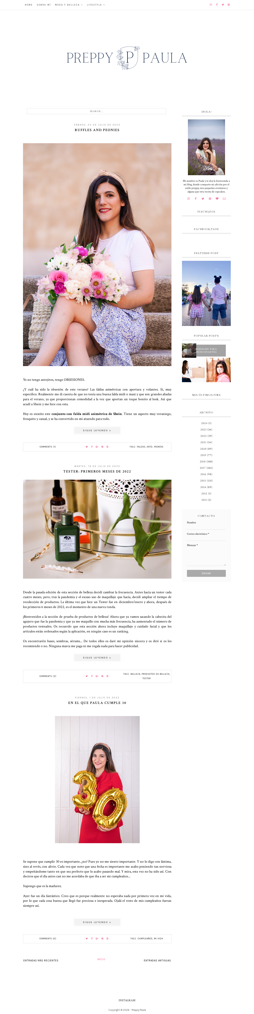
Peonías (159, 447)
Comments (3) (47, 676)
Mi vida (158, 938)
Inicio (101, 959)
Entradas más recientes (41, 960)
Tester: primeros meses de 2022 (97, 471)
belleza (135, 674)
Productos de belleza (155, 674)
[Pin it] (102, 447)
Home (29, 5)
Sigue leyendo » (97, 430)
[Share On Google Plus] (97, 447)
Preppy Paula (139, 1009)
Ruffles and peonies (97, 130)
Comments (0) (47, 938)
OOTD (150, 447)
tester (146, 678)
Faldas (141, 447)
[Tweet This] (87, 447)
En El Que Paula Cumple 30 (97, 703)
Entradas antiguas (157, 960)
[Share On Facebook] (92, 447)
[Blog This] (108, 447)
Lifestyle (94, 5)
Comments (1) (48, 447)
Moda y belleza (67, 5)
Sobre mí (44, 5)
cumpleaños (145, 938)
